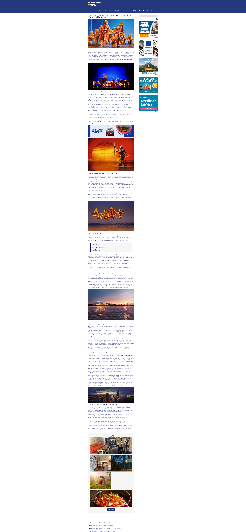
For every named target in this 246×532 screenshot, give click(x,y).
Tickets (106, 61)
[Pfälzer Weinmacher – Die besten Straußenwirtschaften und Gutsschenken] (111, 445)
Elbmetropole (101, 284)
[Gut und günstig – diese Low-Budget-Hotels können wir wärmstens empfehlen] (100, 463)
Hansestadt (118, 275)
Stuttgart (95, 282)
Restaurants (128, 376)
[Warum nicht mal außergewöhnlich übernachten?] (121, 463)
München (90, 282)
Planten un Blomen (124, 414)
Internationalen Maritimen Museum (96, 422)
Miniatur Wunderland (101, 421)
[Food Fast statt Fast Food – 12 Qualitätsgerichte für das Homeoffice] (111, 498)
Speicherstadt (107, 410)
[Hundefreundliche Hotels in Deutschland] (100, 480)
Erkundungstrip (112, 408)
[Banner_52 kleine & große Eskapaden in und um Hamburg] (111, 125)
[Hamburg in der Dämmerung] (111, 387)
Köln (106, 282)
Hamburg (98, 275)
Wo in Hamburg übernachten (97, 353)
